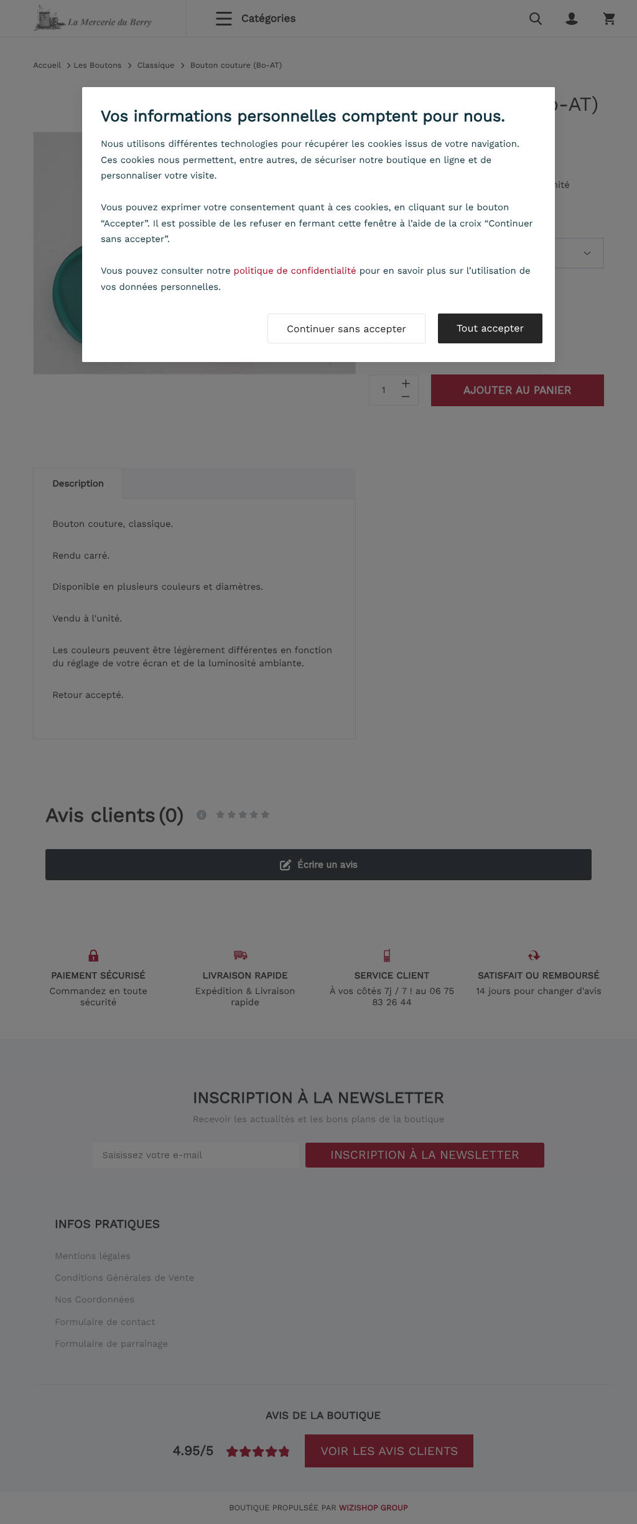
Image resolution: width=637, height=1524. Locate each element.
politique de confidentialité (295, 270)
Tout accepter (490, 328)
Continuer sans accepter (346, 329)
